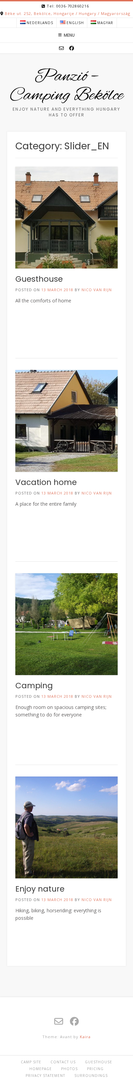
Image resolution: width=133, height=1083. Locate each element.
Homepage (40, 1068)
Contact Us (63, 1062)
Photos (69, 1068)
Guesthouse (39, 279)
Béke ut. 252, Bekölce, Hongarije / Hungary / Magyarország (67, 13)
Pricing (95, 1068)
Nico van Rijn (97, 289)
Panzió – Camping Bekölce (66, 86)
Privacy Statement (45, 1075)
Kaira (85, 1036)
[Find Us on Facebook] (71, 48)
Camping (34, 685)
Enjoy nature (39, 888)
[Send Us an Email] (61, 48)
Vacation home (46, 482)
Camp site (31, 1062)
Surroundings (91, 1075)
